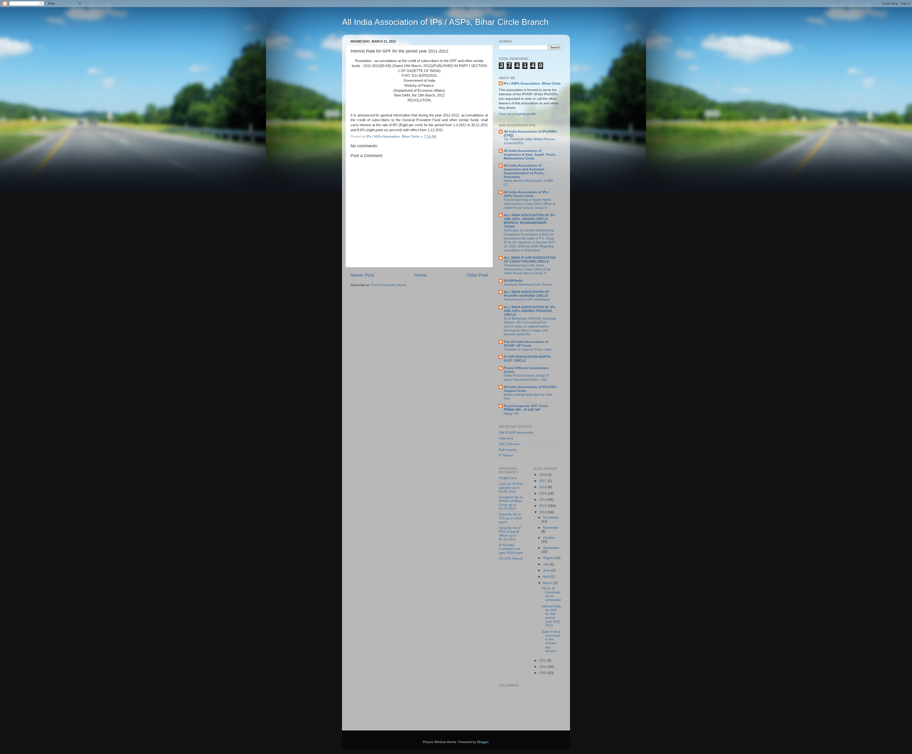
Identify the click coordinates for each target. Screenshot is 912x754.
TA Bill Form (508, 478)
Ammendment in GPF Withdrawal (527, 299)
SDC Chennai (509, 444)
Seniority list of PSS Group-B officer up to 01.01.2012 (510, 533)
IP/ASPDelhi (513, 281)
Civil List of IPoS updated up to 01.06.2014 (511, 487)
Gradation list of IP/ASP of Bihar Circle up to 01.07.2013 (510, 503)
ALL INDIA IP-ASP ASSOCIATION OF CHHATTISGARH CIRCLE (530, 259)
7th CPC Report (510, 558)
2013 (543, 506)
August (548, 558)
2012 (543, 512)
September (551, 548)
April (547, 576)
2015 (543, 493)
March (548, 583)
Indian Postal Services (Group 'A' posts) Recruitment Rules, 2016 (526, 377)
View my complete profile (517, 114)
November (551, 527)
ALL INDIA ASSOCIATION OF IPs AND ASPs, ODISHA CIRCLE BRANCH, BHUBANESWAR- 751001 (529, 220)
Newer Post (362, 275)
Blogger (483, 742)
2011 (543, 660)
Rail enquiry (508, 449)
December (551, 517)
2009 (543, 673)
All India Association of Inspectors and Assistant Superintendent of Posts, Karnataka (524, 171)
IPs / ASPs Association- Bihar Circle (532, 83)
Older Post (477, 275)
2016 (543, 487)
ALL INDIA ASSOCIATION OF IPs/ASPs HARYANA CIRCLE (526, 294)
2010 (543, 666)
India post (506, 438)
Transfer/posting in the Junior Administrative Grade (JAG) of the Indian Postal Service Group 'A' (527, 269)
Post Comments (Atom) (388, 285)
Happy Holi (511, 413)
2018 (543, 474)
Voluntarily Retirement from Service (528, 284)
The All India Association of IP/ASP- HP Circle (526, 343)
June (547, 570)
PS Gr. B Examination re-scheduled (551, 594)
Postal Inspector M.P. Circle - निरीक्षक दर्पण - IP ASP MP (527, 408)
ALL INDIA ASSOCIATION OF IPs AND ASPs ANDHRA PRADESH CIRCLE (529, 311)
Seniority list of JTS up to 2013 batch (510, 518)
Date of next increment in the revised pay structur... (551, 641)
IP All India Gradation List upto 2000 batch (511, 548)
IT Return (506, 455)
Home (420, 275)
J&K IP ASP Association (516, 432)
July (546, 564)
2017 (543, 481)
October (549, 537)
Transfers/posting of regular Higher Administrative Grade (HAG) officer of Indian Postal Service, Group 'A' (529, 203)
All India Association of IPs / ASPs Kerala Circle (526, 194)
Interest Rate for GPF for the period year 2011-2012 (551, 616)
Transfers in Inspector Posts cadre (527, 349)
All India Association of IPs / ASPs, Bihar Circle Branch (445, 22)
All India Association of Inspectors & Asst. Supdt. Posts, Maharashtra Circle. (530, 154)
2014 (543, 499)
